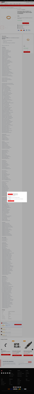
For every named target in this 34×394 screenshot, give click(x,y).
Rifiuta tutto (15, 194)
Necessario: (10, 196)
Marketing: (10, 199)
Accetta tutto (10, 194)
